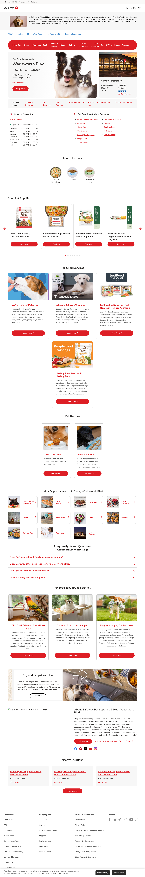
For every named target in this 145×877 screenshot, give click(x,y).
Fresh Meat (94, 502)
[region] (72, 873)
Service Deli (29, 533)
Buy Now (29, 244)
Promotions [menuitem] (120, 102)
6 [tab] (77, 255)
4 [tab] (72, 255)
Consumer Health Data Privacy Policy (89, 830)
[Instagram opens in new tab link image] (125, 821)
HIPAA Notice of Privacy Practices (88, 846)
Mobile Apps (9, 836)
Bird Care (81, 123)
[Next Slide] (140, 229)
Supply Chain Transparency (85, 852)
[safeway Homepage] (11, 8)
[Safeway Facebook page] (110, 821)
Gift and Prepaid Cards (13, 846)
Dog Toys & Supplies (112, 119)
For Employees (45, 841)
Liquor (29, 518)
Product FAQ (9, 862)
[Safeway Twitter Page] (115, 821)
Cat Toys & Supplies (85, 135)
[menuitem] (16, 45)
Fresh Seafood (62, 502)
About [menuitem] (130, 102)
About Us (43, 820)
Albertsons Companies (48, 830)
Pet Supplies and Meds (29, 502)
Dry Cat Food (109, 123)
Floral (94, 518)
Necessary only (102, 873)
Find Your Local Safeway (13, 852)
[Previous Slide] (4, 229)
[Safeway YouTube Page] (131, 821)
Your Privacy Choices (83, 836)
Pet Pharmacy (110, 135)
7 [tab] (79, 255)
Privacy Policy (80, 825)
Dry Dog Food (110, 127)
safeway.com (85, 741)
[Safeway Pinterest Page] (120, 821)
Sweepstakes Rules (11, 841)
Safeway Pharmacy (11, 857)
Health (14, 2)
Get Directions (18, 82)
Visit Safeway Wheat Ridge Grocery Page (114, 742)
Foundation (43, 846)
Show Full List (83, 142)
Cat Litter (81, 127)
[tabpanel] (24, 226)
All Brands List (9, 867)
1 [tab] (65, 255)
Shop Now (20, 89)
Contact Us (8, 820)
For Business (32, 2)
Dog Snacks (82, 138)
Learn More (34, 333)
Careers (42, 825)
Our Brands (8, 830)
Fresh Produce (127, 502)
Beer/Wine (62, 518)
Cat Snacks (82, 131)
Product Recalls (45, 852)
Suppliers (42, 836)
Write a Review (124, 94)
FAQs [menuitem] (84, 102)
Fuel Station (94, 533)
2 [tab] (68, 255)
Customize (40, 873)
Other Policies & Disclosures (86, 857)
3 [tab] (70, 255)
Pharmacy (22, 2)
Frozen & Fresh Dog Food (88, 119)
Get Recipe (59, 473)
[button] (131, 8)
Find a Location (74, 791)
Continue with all (119, 873)
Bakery (127, 518)
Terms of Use (80, 820)
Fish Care (108, 131)
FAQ (5, 825)
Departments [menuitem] (74, 102)
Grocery (8, 2)
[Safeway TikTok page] (137, 821)
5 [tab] (74, 255)
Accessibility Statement (84, 841)
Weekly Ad (14, 782)
